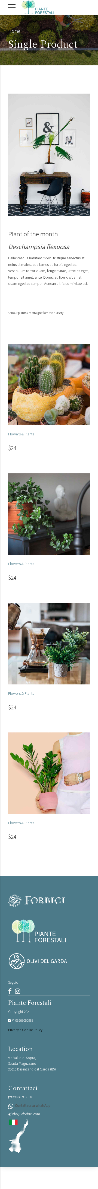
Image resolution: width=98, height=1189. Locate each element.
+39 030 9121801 (22, 1096)
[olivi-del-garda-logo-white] (49, 961)
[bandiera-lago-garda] (18, 1136)
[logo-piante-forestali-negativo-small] (38, 931)
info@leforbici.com (25, 1113)
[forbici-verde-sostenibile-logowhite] (49, 900)
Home (14, 31)
